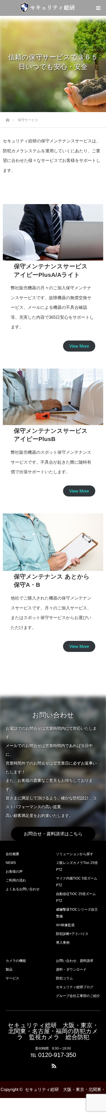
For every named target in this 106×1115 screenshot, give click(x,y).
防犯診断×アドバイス (72, 934)
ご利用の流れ (16, 880)
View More (79, 346)
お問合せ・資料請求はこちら (53, 833)
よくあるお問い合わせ (23, 889)
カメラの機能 (16, 961)
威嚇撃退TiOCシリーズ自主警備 (77, 913)
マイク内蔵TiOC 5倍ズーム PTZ (76, 881)
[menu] (98, 8)
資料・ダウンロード (71, 969)
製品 (9, 969)
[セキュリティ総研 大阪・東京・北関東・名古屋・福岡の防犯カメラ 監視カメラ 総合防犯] (48, 7)
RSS (53, 1065)
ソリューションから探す (74, 854)
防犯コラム (64, 978)
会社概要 (12, 854)
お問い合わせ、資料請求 (74, 961)
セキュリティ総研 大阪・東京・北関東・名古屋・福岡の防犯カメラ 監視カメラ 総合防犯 (53, 1031)
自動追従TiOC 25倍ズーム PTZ (76, 897)
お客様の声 (14, 872)
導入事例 (63, 943)
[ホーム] (7, 118)
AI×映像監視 (65, 925)
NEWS (11, 863)
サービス (12, 978)
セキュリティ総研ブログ (74, 987)
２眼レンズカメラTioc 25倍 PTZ (77, 866)
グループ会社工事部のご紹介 (78, 996)
